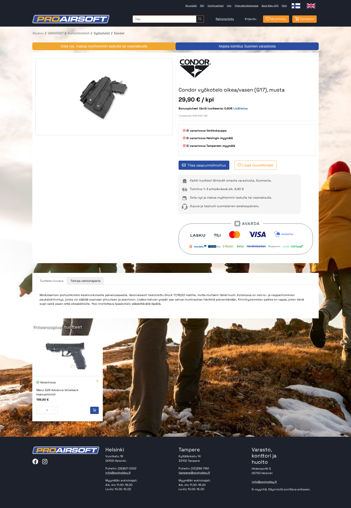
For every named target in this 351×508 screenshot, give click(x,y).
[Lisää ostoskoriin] (94, 410)
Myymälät (191, 5)
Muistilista (278, 19)
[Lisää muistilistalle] (97, 381)
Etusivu (37, 33)
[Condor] (196, 68)
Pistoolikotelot (78, 33)
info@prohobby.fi (118, 472)
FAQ (202, 5)
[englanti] (310, 6)
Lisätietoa (240, 108)
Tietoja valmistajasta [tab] (85, 281)
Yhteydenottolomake (246, 5)
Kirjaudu (250, 19)
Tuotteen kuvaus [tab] (52, 281)
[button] (307, 327)
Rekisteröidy (225, 19)
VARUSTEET (55, 33)
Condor (119, 33)
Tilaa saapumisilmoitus (206, 165)
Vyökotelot (101, 33)
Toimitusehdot (215, 5)
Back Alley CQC (270, 5)
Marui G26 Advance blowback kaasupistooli (57, 392)
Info (229, 5)
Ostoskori (306, 19)
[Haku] (200, 19)
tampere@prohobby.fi (194, 472)
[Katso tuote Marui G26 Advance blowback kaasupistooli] (67, 356)
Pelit (284, 5)
